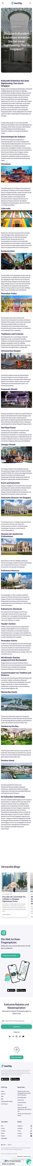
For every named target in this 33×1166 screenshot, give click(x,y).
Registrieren (16, 1026)
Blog (2, 1099)
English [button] (4, 1144)
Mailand (3, 1136)
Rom (2, 1126)
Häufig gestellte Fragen (6, 1101)
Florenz (3, 1133)
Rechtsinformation (22, 1097)
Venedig (3, 1131)
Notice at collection (8, 1164)
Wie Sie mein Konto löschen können (24, 1114)
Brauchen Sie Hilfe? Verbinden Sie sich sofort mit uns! (24, 1109)
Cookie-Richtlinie (22, 1102)
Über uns (3, 1094)
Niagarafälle (4, 1138)
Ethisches (20, 1105)
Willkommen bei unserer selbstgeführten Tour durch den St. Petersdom (24, 1093)
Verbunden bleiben (16, 1057)
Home (2, 1091)
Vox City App (4, 1104)
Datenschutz (21, 1100)
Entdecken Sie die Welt (9, 955)
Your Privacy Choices (14, 1161)
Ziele (2, 1096)
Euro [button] (10, 1144)
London (3, 1128)
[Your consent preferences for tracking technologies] (30, 1163)
